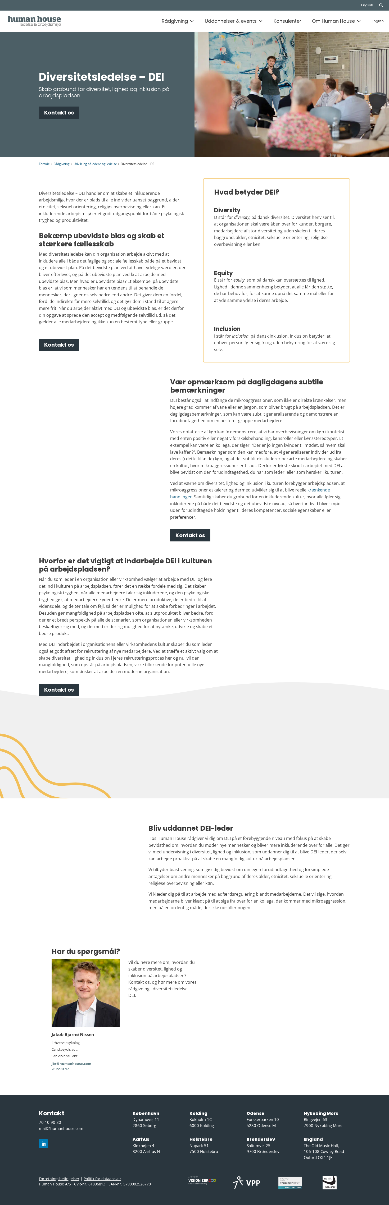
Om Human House (333, 21)
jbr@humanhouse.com (71, 1063)
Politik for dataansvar (102, 1178)
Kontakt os (59, 112)
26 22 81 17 (60, 1068)
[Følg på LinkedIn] (43, 1143)
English (367, 5)
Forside (44, 164)
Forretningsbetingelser (59, 1178)
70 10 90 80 (50, 1122)
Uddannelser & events (231, 21)
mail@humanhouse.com (61, 1128)
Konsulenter (287, 21)
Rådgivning (175, 21)
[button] (383, 5)
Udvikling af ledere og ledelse (95, 164)
